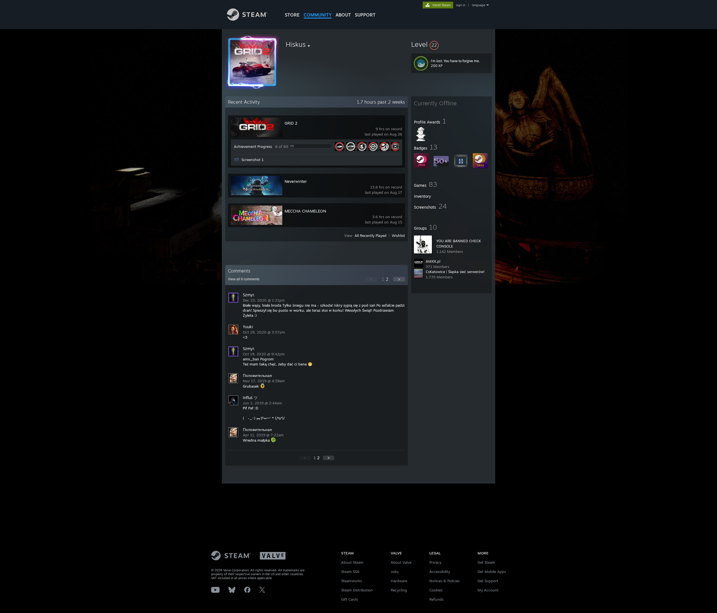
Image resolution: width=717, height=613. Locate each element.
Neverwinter (296, 181)
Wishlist (398, 235)
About (343, 15)
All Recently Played (371, 235)
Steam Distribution (357, 590)
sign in (460, 5)
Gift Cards (349, 599)
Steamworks (351, 581)
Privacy (435, 562)
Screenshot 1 (252, 159)
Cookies (436, 590)
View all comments (243, 279)
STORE (292, 15)
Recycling (399, 590)
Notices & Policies (444, 581)
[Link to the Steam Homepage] (247, 19)
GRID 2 (291, 123)
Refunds (436, 599)
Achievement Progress (253, 146)
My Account (488, 590)
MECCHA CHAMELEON (305, 211)
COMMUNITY (318, 15)
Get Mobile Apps (492, 571)
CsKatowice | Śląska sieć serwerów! (455, 271)
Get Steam (486, 562)
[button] (451, 44)
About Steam (352, 562)
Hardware (399, 581)
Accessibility (439, 571)
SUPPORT (365, 15)
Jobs (395, 571)
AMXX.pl (433, 261)
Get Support (488, 581)
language (478, 5)
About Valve (401, 562)
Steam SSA (350, 571)
